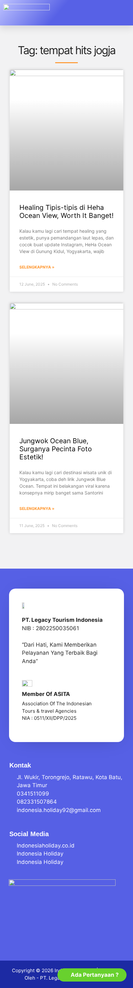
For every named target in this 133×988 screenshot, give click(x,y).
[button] (120, 13)
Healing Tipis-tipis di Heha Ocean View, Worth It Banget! (66, 211)
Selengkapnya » (37, 267)
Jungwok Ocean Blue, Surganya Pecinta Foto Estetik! (55, 449)
